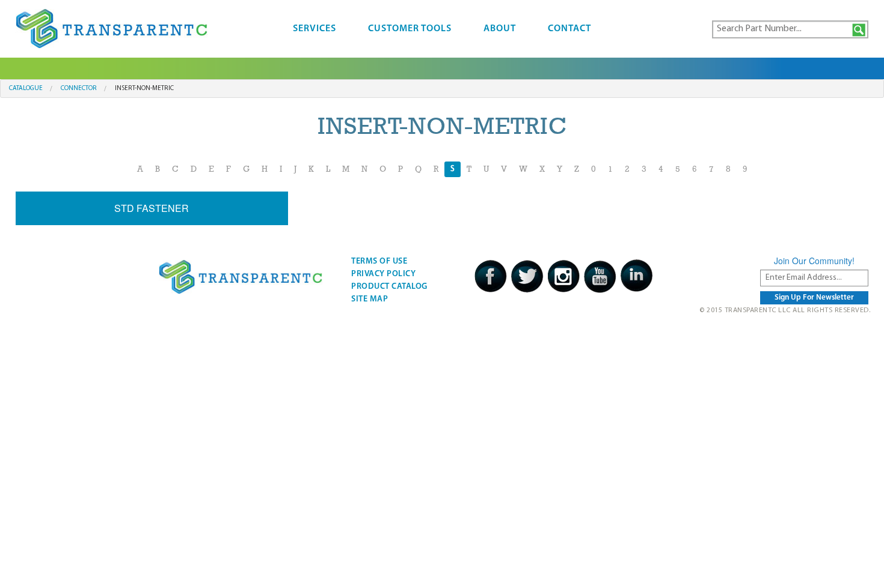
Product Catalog (389, 286)
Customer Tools (410, 29)
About (499, 29)
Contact (569, 29)
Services (314, 29)
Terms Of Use (379, 261)
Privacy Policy (383, 274)
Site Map (369, 299)
